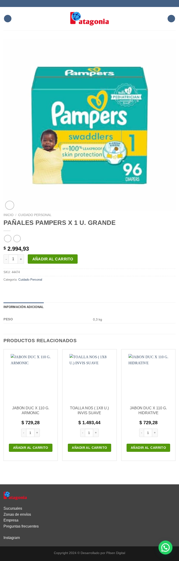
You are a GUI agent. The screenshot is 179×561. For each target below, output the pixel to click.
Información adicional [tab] (23, 307)
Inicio (8, 215)
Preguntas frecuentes (21, 526)
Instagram (11, 538)
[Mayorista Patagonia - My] (15, 495)
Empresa (10, 520)
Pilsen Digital (115, 553)
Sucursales (12, 508)
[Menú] (7, 19)
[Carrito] (171, 19)
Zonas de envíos (17, 514)
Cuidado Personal (35, 215)
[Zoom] (9, 205)
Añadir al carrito (52, 259)
